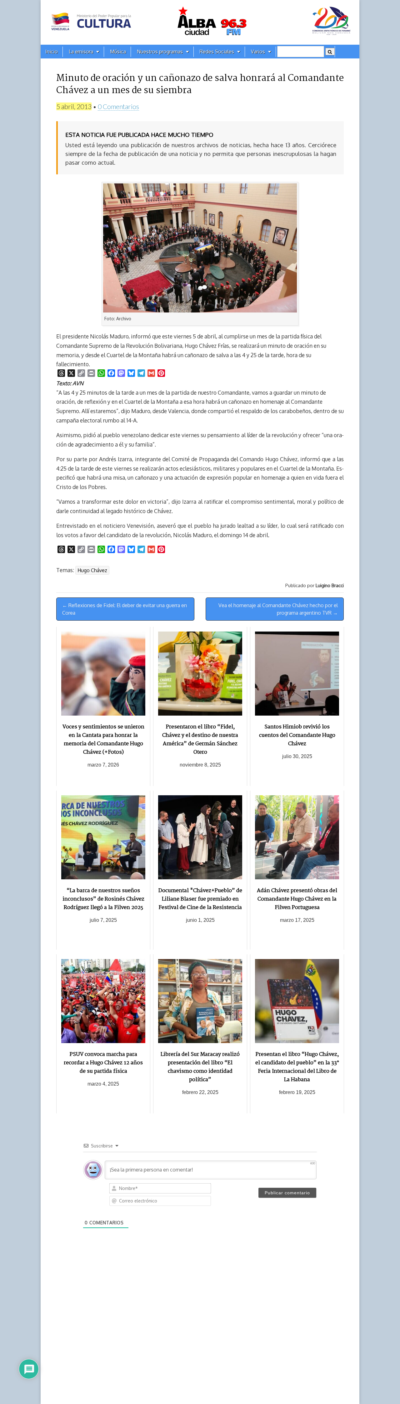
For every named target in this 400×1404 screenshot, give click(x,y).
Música (118, 51)
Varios (258, 51)
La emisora (81, 51)
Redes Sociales (217, 51)
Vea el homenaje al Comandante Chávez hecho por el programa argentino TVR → (278, 609)
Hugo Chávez (92, 570)
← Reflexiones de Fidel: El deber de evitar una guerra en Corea (124, 609)
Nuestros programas (160, 51)
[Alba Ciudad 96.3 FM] (200, 22)
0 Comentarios (118, 106)
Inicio (51, 51)
